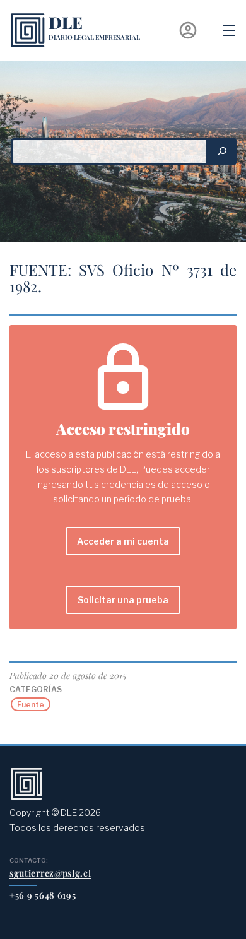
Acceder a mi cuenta (123, 541)
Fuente (30, 704)
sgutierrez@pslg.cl (50, 873)
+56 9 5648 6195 (42, 895)
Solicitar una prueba (123, 599)
